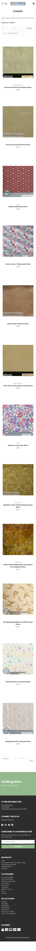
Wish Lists (5, 910)
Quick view (16, 60)
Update (29, 28)
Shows (4, 893)
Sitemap (4, 868)
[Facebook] (2, 825)
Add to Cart (19, 65)
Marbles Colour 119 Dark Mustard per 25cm (18, 506)
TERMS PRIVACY (6, 866)
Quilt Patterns (7, 879)
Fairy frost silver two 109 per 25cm (18, 87)
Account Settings (8, 913)
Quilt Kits (5, 885)
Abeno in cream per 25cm (18, 445)
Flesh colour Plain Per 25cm (18, 324)
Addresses (5, 908)
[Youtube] (9, 825)
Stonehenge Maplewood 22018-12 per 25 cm (18, 623)
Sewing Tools (6, 889)
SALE (3, 891)
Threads (4, 887)
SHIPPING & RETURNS (8, 864)
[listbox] (15, 33)
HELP (3, 861)
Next (31, 761)
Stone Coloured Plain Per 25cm (18, 145)
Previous (6, 758)
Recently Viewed (7, 911)
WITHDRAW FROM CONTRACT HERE (13, 862)
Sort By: (4, 33)
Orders (4, 902)
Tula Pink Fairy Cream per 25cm (18, 682)
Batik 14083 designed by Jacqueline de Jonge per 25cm (18, 566)
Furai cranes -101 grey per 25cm (18, 264)
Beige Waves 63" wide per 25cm (18, 741)
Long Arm (5, 883)
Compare (20, 60)
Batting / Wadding (8, 881)
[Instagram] (12, 825)
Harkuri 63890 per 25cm (18, 207)
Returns (4, 904)
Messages (5, 906)
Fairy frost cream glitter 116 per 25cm (18, 386)
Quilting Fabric (7, 877)
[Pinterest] (6, 825)
